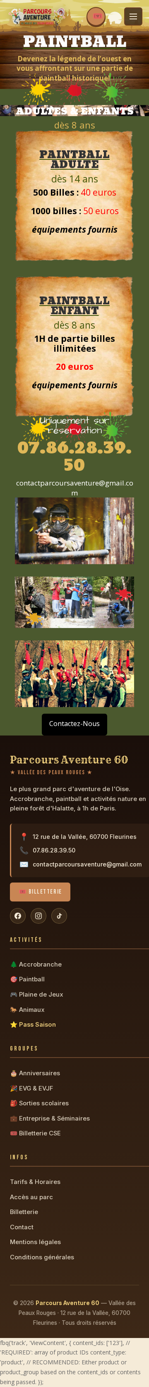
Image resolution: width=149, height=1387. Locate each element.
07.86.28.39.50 (54, 850)
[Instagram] (38, 916)
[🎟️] (96, 16)
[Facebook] (18, 916)
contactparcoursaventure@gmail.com (87, 864)
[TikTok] (59, 916)
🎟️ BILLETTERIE (40, 892)
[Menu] (133, 16)
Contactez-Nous (74, 723)
